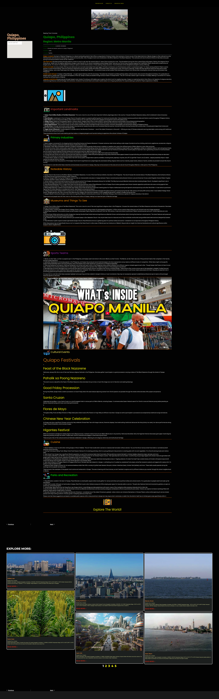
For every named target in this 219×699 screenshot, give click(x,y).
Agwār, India (79, 653)
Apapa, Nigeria (148, 653)
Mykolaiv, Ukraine (149, 601)
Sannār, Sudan (10, 639)
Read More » (12, 586)
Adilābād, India (11, 578)
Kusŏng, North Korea (81, 600)
